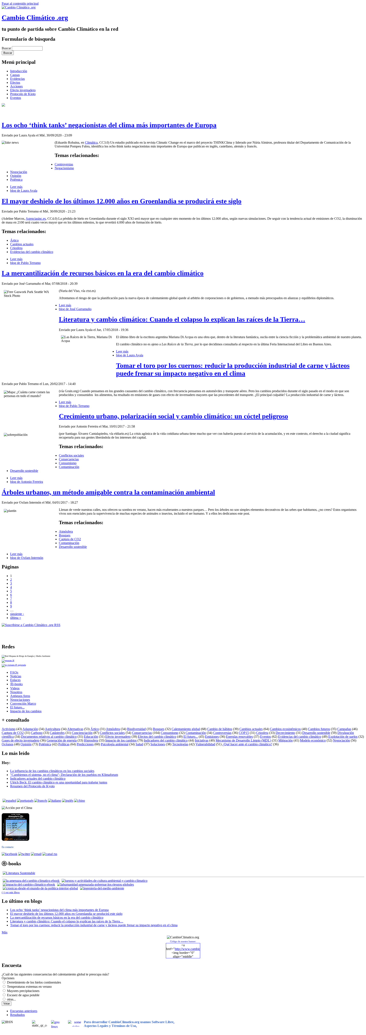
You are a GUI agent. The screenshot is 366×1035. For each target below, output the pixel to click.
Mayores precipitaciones (23, 991)
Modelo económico (313, 740)
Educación (91, 736)
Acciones (16, 86)
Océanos (7, 744)
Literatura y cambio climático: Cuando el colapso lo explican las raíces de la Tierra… (182, 319)
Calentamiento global (186, 729)
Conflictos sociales (71, 455)
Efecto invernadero (23, 90)
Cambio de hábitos (219, 729)
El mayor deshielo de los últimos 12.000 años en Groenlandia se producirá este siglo (121, 201)
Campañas (344, 729)
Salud (139, 744)
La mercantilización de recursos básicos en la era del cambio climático (103, 273)
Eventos (15, 98)
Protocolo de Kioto (23, 94)
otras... (11, 999)
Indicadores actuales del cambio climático (37, 778)
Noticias (15, 676)
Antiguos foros (20, 696)
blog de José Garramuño (75, 309)
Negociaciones (20, 700)
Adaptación (30, 729)
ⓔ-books (16, 684)
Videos (14, 688)
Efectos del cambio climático (157, 736)
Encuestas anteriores (23, 1011)
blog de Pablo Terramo (25, 263)
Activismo (8, 729)
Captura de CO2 (70, 539)
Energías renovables (239, 736)
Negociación (18, 172)
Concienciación (82, 733)
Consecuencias (69, 459)
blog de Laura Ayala (23, 190)
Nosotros (16, 692)
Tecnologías (180, 744)
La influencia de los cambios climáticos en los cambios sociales (52, 771)
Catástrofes (57, 733)
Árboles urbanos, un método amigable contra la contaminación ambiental (108, 492)
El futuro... (17, 707)
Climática (91, 142)
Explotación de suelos (343, 736)
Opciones (8, 978)
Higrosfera (91, 740)
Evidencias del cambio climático (31, 252)
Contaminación (69, 467)
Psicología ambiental (114, 744)
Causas (15, 75)
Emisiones (212, 736)
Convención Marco (23, 703)
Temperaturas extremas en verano (29, 986)
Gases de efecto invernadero (20, 740)
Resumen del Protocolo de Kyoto (32, 786)
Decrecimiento (285, 733)
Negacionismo (64, 168)
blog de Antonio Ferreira (26, 481)
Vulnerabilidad (205, 744)
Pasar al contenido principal (20, 3)
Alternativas (75, 729)
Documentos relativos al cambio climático (49, 736)
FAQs (14, 672)
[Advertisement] (51, 633)
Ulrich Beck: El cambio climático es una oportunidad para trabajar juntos (58, 782)
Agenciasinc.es (36, 218)
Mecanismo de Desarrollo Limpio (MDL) (243, 740)
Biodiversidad (136, 729)
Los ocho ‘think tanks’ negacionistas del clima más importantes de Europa (109, 125)
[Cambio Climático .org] (19, 7)
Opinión (15, 176)
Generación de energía (62, 740)
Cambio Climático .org (35, 17)
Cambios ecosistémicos (285, 729)
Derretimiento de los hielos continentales (34, 982)
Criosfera (16, 248)
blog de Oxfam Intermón (26, 558)
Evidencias (17, 79)
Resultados (17, 1015)
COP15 (244, 733)
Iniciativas (201, 740)
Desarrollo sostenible (24, 470)
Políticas (63, 744)
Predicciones (85, 744)
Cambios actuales (21, 244)
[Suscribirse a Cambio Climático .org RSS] (31, 625)
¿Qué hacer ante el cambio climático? (247, 744)
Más (4, 932)
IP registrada (20, 665)
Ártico (14, 240)
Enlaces (15, 680)
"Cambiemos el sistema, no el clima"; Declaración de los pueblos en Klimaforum (64, 775)
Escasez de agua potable (23, 995)
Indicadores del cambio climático (166, 740)
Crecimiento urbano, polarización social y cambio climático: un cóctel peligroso (173, 416)
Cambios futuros (319, 729)
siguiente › (17, 614)
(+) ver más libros (11, 892)
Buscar (7, 48)
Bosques (64, 535)
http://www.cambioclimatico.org (196, 949)
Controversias (64, 164)
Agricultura (52, 729)
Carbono (37, 733)
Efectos (15, 82)
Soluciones (157, 744)
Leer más (16, 187)
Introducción (18, 71)
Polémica (16, 179)
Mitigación (285, 740)
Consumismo (67, 463)
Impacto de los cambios (26, 711)
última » (15, 618)
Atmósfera (66, 531)
